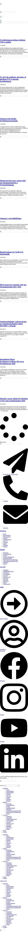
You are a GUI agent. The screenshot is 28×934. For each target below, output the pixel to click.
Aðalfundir (9, 816)
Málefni (2, 550)
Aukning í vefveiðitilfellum (10, 218)
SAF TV (8, 795)
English (5, 832)
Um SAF (3, 567)
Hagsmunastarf (10, 792)
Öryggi (8, 813)
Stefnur (8, 829)
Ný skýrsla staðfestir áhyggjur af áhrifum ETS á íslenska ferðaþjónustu (13, 79)
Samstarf (8, 794)
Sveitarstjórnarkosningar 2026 (13, 811)
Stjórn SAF (9, 827)
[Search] (19, 785)
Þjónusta (8, 801)
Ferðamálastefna (10, 805)
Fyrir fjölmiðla (9, 820)
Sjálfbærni (8, 809)
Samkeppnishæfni (10, 808)
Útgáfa (8, 798)
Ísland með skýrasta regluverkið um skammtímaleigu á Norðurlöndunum (13, 183)
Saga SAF (8, 825)
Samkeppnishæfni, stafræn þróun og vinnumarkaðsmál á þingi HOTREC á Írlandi (13, 324)
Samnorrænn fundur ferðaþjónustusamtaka (9, 120)
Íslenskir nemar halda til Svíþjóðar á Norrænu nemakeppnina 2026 (14, 400)
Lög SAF (8, 822)
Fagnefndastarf (10, 791)
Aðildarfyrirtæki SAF (11, 819)
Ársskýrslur (9, 818)
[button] (3, 442)
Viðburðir (8, 799)
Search (1, 785)
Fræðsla (8, 806)
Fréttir (7, 789)
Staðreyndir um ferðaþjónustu (13, 812)
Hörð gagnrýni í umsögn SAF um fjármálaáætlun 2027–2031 (13, 286)
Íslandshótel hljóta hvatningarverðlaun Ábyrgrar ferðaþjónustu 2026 (12, 361)
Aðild (2, 587)
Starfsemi (3, 531)
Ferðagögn (9, 803)
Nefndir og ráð (9, 823)
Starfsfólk (8, 826)
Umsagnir (8, 796)
